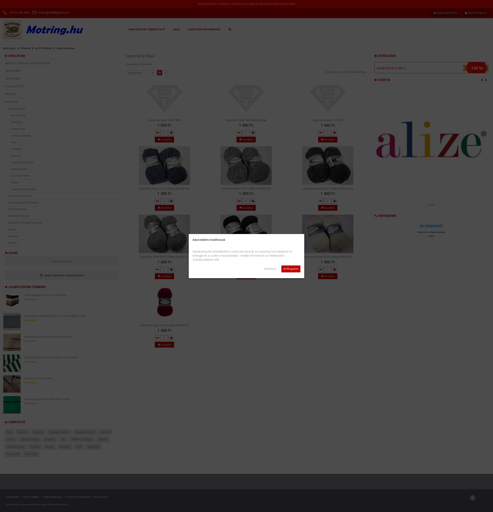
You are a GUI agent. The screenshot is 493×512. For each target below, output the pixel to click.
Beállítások (270, 268)
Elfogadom (292, 268)
